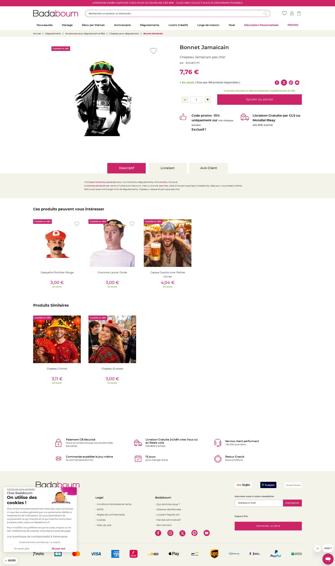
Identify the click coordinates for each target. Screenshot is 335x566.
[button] (10, 560)
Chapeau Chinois (57, 369)
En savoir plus (21, 548)
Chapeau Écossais (112, 369)
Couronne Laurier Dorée (112, 272)
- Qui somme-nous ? (167, 504)
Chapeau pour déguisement (124, 34)
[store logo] (55, 13)
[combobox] (177, 13)
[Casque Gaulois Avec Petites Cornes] (167, 243)
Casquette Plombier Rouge (57, 272)
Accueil (37, 34)
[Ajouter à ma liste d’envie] (77, 224)
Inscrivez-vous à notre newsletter (254, 496)
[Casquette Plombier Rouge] (57, 243)
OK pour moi (58, 548)
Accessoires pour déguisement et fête (85, 34)
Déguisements (53, 34)
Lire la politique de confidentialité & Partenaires (37, 536)
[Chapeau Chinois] (57, 339)
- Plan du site (103, 525)
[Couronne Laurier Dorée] (112, 243)
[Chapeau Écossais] (112, 339)
